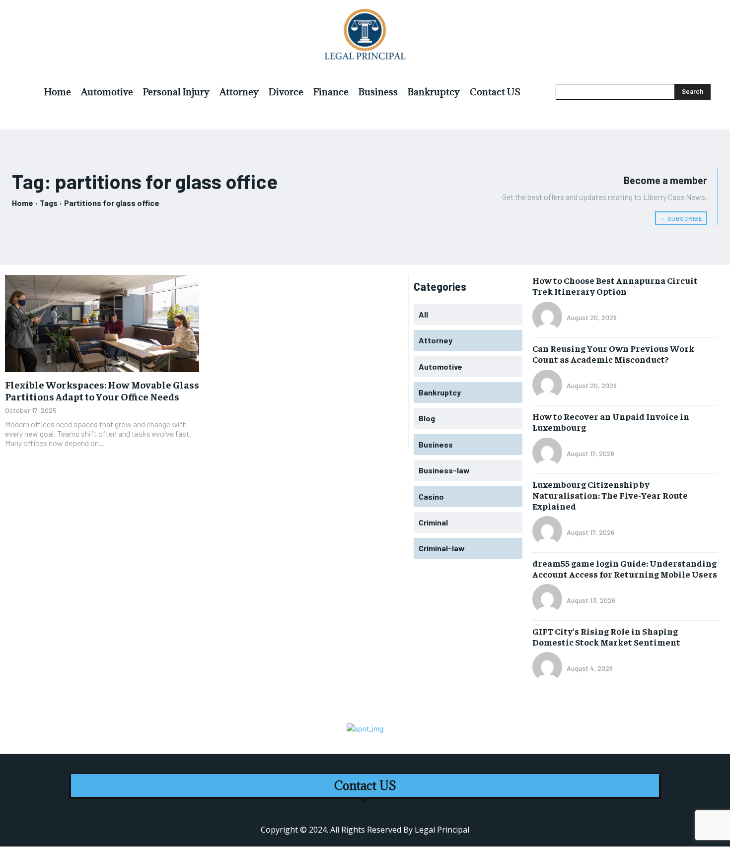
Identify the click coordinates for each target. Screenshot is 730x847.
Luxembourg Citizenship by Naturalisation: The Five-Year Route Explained (610, 494)
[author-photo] (548, 317)
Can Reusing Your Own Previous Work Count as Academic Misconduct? (613, 353)
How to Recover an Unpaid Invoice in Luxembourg (610, 421)
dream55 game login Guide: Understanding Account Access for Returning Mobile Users (624, 568)
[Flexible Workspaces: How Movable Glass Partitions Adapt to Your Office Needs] (102, 323)
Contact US (365, 785)
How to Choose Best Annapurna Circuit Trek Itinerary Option (615, 285)
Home (22, 202)
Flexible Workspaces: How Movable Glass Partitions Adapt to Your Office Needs (102, 390)
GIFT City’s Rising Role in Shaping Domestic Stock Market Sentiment (606, 636)
